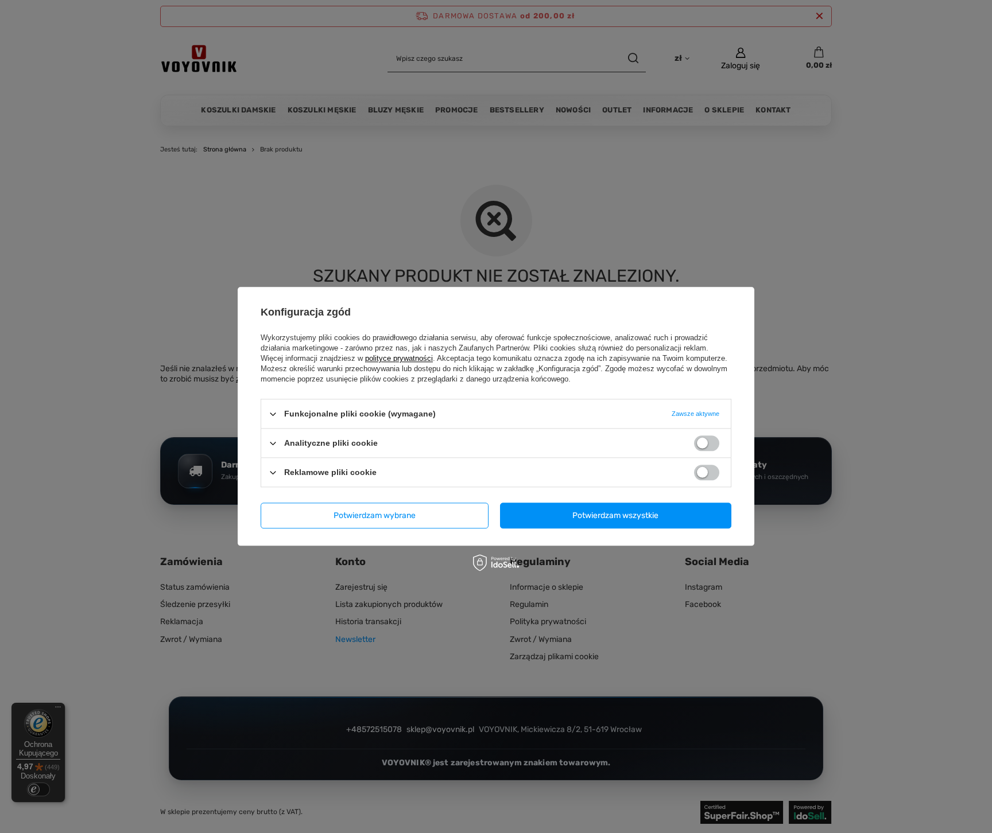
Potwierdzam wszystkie (615, 515)
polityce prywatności (399, 358)
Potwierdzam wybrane (375, 515)
